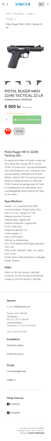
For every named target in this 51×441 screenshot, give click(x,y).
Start (8, 13)
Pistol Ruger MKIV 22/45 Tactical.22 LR (24, 26)
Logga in (11, 379)
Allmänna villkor (15, 345)
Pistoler (9, 19)
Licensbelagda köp (16, 371)
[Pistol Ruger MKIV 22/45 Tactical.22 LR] (8, 82)
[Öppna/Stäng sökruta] (3, 4)
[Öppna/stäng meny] (48, 4)
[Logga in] (8, 4)
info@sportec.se (22, 306)
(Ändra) (41, 428)
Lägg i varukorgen (29, 119)
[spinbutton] (6, 119)
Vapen (30, 13)
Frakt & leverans (15, 354)
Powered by (32, 433)
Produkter (19, 13)
